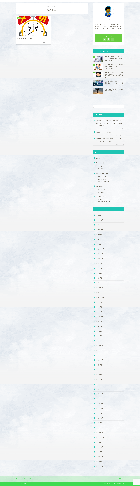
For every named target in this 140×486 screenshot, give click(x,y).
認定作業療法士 (103, 179)
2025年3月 (99, 273)
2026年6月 (99, 220)
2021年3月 (99, 462)
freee (98, 158)
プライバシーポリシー (23, 483)
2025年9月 (99, 259)
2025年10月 (100, 254)
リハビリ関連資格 (102, 173)
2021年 (25, 479)
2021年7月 (99, 452)
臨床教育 (100, 169)
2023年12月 (100, 346)
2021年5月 (99, 457)
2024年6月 (99, 317)
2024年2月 (99, 336)
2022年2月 (99, 423)
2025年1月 (99, 283)
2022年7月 (99, 404)
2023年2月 (99, 379)
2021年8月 (99, 447)
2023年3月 (99, 375)
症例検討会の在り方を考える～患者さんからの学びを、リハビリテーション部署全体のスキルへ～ (109, 123)
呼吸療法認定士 (103, 177)
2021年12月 (100, 433)
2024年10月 (100, 297)
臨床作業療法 (100, 197)
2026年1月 (99, 239)
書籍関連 (99, 186)
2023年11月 (100, 350)
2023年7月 (99, 360)
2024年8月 (99, 307)
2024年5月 (99, 322)
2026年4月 (99, 230)
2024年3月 (99, 331)
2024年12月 (100, 288)
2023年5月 (99, 370)
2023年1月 (99, 384)
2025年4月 (99, 268)
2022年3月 (99, 418)
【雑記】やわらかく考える (104, 132)
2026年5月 (99, 225)
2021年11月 (100, 437)
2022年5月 (99, 408)
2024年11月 (100, 293)
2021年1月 (99, 466)
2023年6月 (99, 365)
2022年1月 (99, 428)
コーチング (101, 166)
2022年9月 (99, 399)
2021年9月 (99, 442)
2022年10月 (100, 394)
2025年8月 (99, 263)
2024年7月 (99, 312)
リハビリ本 (101, 192)
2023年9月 (99, 355)
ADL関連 (100, 199)
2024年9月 (99, 302)
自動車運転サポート (104, 201)
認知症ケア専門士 (103, 181)
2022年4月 (99, 413)
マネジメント (100, 163)
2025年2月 (99, 278)
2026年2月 (99, 235)
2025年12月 (100, 244)
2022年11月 (100, 389)
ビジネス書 (101, 190)
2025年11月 (100, 249)
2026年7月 (99, 215)
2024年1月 (99, 341)
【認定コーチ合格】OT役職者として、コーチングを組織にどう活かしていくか (109, 140)
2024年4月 (99, 326)
